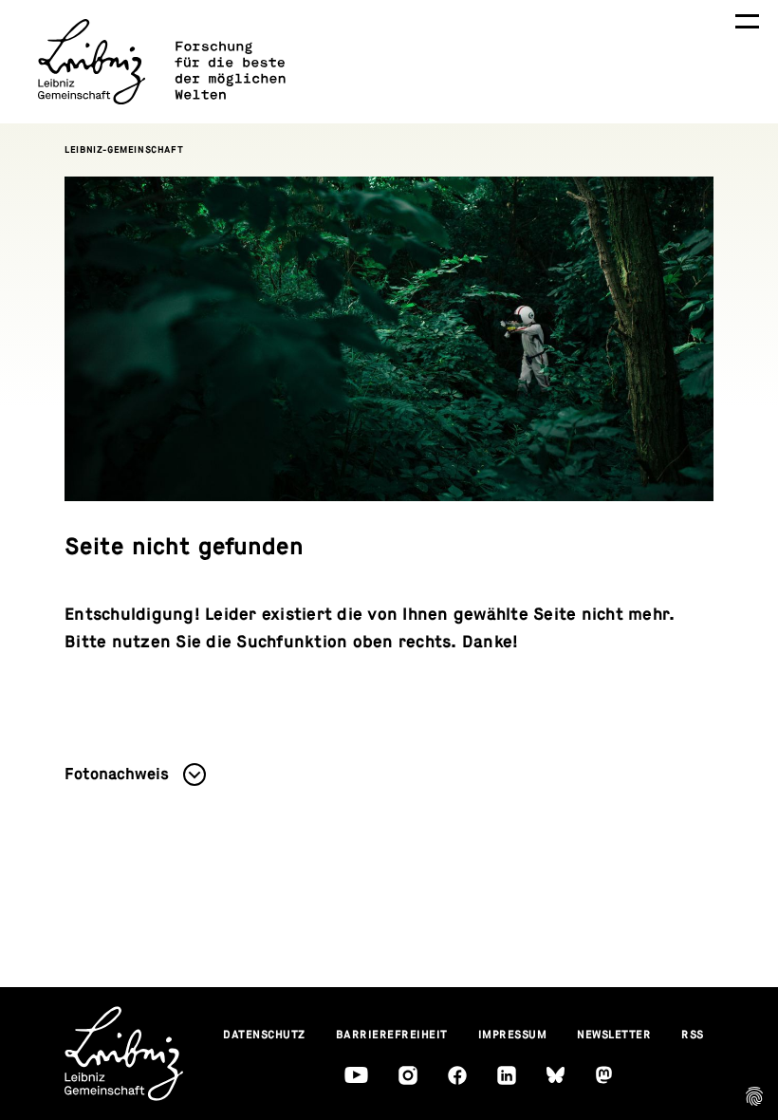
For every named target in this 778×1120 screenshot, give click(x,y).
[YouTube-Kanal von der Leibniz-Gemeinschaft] (356, 1075)
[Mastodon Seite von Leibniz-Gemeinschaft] (604, 1075)
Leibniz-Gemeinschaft (124, 149)
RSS (692, 1034)
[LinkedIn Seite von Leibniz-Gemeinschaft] (506, 1075)
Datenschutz (264, 1034)
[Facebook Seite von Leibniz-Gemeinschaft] (457, 1075)
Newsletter (614, 1034)
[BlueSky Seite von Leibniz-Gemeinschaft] (555, 1075)
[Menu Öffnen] (747, 21)
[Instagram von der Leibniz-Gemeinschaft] (407, 1075)
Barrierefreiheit (392, 1034)
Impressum (512, 1034)
